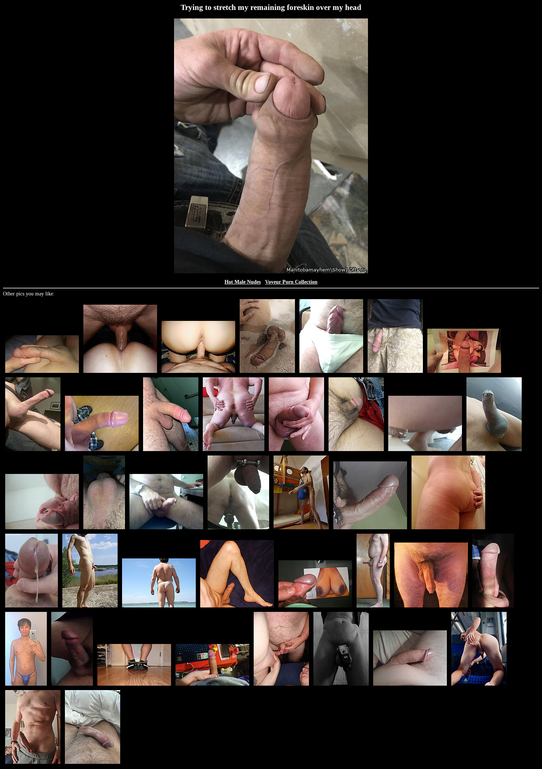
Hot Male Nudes (243, 282)
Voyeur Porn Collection (291, 282)
